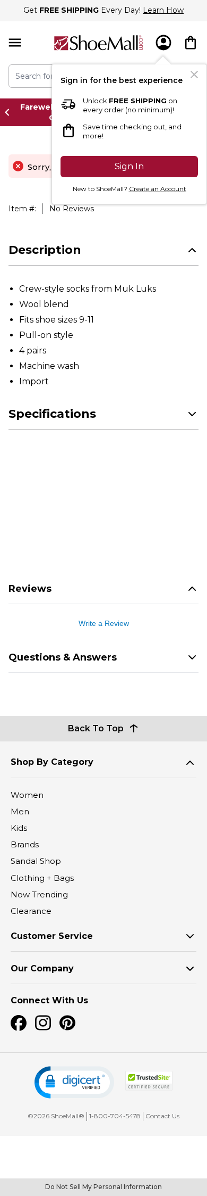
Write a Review (104, 623)
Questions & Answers (62, 657)
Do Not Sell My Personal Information (103, 1187)
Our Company (42, 968)
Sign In (129, 166)
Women (27, 795)
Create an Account (157, 189)
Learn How (163, 10)
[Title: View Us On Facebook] (19, 1023)
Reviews (29, 589)
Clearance (31, 911)
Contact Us (162, 1116)
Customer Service (52, 936)
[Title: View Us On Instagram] (43, 1023)
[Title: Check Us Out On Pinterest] (67, 1023)
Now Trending (39, 894)
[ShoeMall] (98, 43)
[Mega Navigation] (14, 43)
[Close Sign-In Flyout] (194, 74)
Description (44, 250)
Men (20, 811)
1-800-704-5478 (115, 1116)
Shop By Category (52, 762)
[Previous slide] (10, 112)
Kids (19, 828)
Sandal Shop (36, 861)
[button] (74, 1082)
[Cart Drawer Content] (191, 43)
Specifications (52, 414)
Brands (25, 844)
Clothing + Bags (42, 878)
